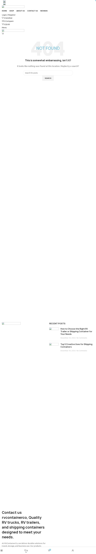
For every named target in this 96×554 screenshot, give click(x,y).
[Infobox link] (48, 1)
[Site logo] (13, 7)
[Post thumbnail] (54, 333)
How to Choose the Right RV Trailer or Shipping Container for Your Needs (76, 331)
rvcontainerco (14, 517)
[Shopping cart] (3, 34)
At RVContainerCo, (10, 543)
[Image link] (11, 416)
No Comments (81, 338)
